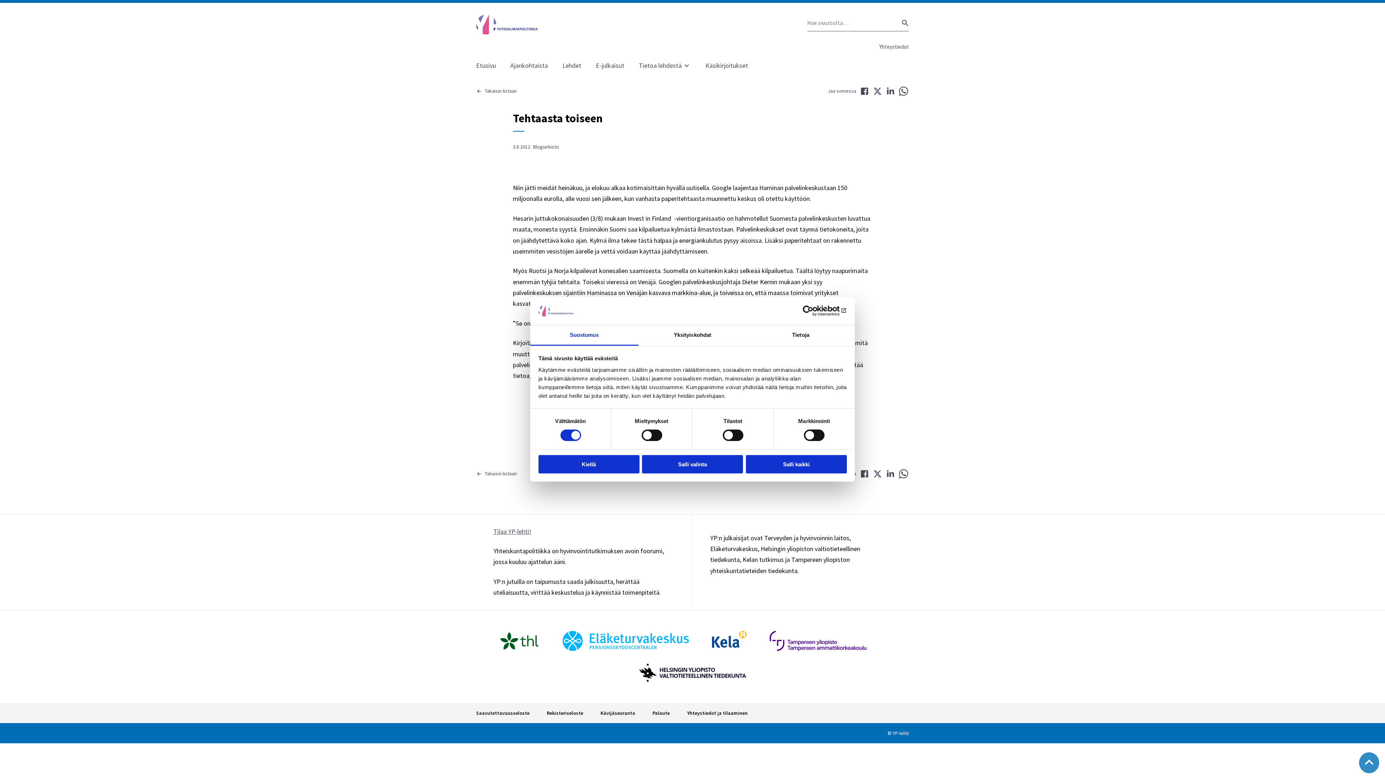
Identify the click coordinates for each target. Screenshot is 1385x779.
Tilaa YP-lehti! (512, 531)
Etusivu (486, 65)
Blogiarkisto (546, 147)
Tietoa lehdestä (660, 65)
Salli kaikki (796, 464)
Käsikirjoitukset (726, 65)
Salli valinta (692, 464)
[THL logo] (519, 641)
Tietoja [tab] (800, 335)
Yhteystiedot (894, 46)
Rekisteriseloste (565, 713)
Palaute (661, 713)
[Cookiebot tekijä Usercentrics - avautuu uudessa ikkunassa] (815, 310)
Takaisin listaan (501, 91)
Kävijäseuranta (618, 713)
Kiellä (589, 464)
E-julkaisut (610, 65)
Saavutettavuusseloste (502, 713)
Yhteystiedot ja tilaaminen (717, 713)
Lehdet (571, 65)
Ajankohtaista (529, 65)
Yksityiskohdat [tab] (692, 335)
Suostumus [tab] (584, 335)
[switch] (652, 435)
